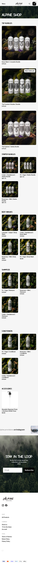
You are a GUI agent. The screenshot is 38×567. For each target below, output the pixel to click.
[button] (3, 550)
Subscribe (29, 470)
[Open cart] (34, 4)
